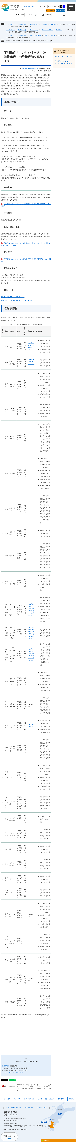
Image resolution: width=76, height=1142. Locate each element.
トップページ (10, 24)
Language (31, 6)
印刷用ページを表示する (30, 68)
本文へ (26, 6)
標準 (49, 6)
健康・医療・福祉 (35, 35)
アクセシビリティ (42, 1107)
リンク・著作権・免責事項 (13, 1107)
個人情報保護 (29, 1107)
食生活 (53, 35)
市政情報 (71, 1099)
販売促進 (53, 24)
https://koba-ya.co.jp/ (31, 726)
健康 (45, 35)
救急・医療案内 (60, 10)
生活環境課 (5, 1066)
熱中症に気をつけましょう (63, 56)
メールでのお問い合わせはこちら (12, 1072)
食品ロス (59, 30)
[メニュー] (71, 7)
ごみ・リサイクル (47, 30)
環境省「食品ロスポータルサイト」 (12, 297)
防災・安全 (17, 1099)
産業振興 (44, 24)
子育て (40, 1099)
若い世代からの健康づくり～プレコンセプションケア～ (63, 63)
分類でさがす (22, 24)
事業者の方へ (34, 24)
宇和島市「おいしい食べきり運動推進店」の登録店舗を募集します (27, 40)
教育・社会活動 (49, 1099)
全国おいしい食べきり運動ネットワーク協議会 (16, 300)
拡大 (45, 6)
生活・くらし (34, 30)
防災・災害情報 (50, 10)
